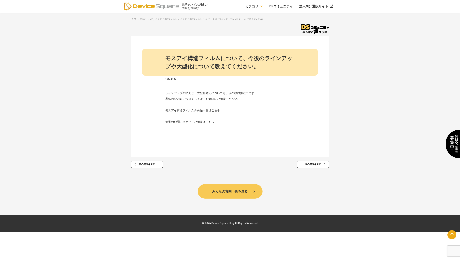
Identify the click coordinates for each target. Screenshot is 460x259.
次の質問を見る (313, 164)
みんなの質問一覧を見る (230, 191)
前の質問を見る (147, 164)
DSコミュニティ (281, 6)
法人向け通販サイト (313, 6)
